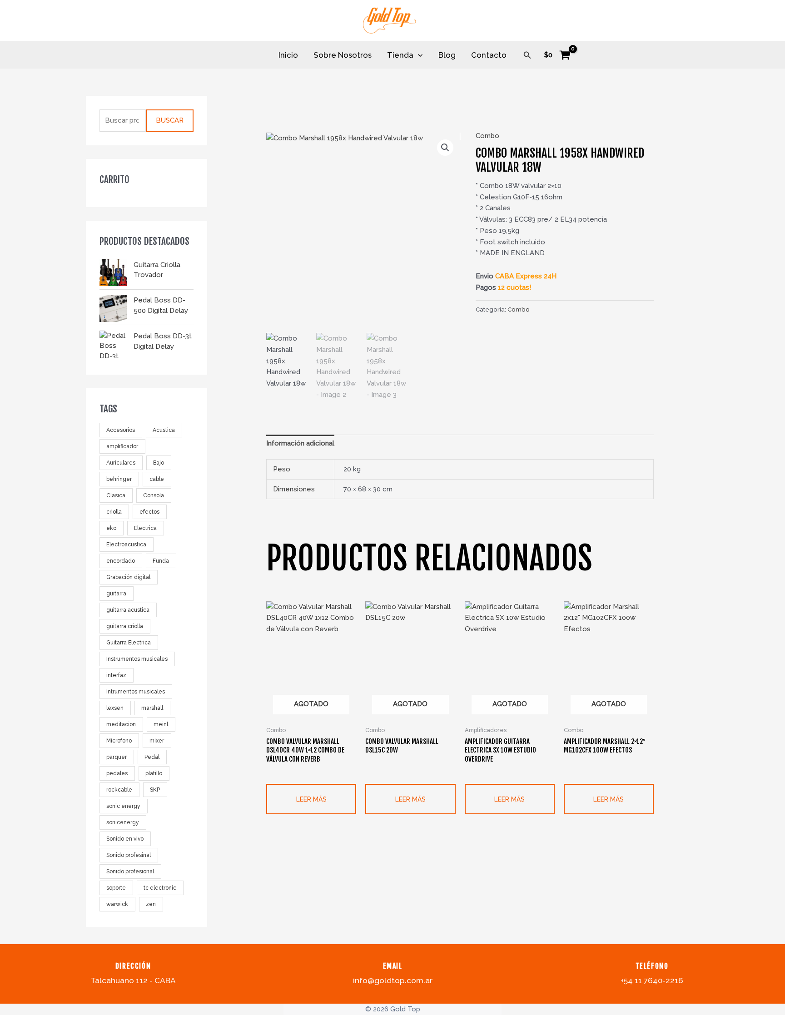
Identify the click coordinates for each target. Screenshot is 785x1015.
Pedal (151, 757)
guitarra (116, 594)
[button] (527, 55)
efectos (149, 512)
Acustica (164, 430)
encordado (120, 561)
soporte (116, 888)
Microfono (119, 741)
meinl (161, 725)
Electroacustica (126, 545)
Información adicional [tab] (300, 443)
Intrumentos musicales (135, 692)
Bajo (158, 463)
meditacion (121, 725)
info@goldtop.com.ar (392, 980)
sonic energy (123, 806)
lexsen (115, 708)
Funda (161, 561)
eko (111, 528)
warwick (117, 904)
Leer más (311, 799)
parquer (116, 757)
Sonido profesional (130, 872)
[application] (417, 55)
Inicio (288, 54)
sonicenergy (122, 823)
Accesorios (120, 430)
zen (151, 904)
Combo (487, 136)
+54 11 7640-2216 (652, 980)
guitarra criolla (124, 627)
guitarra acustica (127, 610)
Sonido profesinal (128, 855)
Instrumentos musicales (137, 659)
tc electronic (160, 888)
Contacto (489, 54)
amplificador (122, 447)
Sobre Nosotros (342, 54)
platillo (153, 774)
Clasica (115, 496)
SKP (155, 790)
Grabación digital (128, 577)
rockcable (119, 790)
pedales (117, 774)
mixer (156, 741)
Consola (153, 496)
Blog (447, 54)
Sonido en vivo (125, 839)
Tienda (400, 54)
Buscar (170, 121)
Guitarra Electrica (128, 643)
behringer (119, 479)
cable (156, 479)
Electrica (145, 528)
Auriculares (120, 463)
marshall (152, 708)
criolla (114, 512)
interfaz (116, 676)
